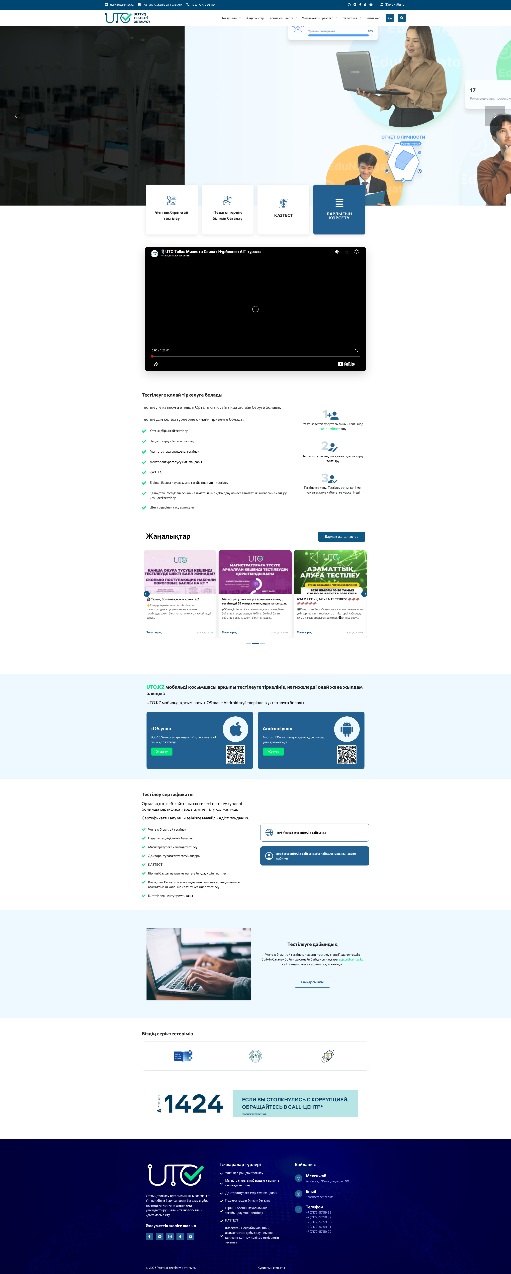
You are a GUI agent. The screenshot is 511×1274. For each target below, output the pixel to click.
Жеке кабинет (395, 4)
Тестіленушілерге (280, 18)
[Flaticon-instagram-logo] (170, 1236)
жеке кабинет (330, 428)
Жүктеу (162, 751)
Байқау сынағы (312, 982)
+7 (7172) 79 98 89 (203, 4)
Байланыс (373, 18)
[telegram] (355, 4)
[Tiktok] (365, 4)
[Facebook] (360, 4)
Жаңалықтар (254, 18)
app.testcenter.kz (351, 959)
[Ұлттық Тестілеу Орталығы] (127, 18)
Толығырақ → (156, 632)
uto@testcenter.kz (122, 4)
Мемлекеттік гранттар (317, 18)
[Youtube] (371, 4)
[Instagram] (349, 4)
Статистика (350, 18)
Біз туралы (229, 18)
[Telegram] (159, 1236)
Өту (156, 140)
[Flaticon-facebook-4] (149, 1236)
